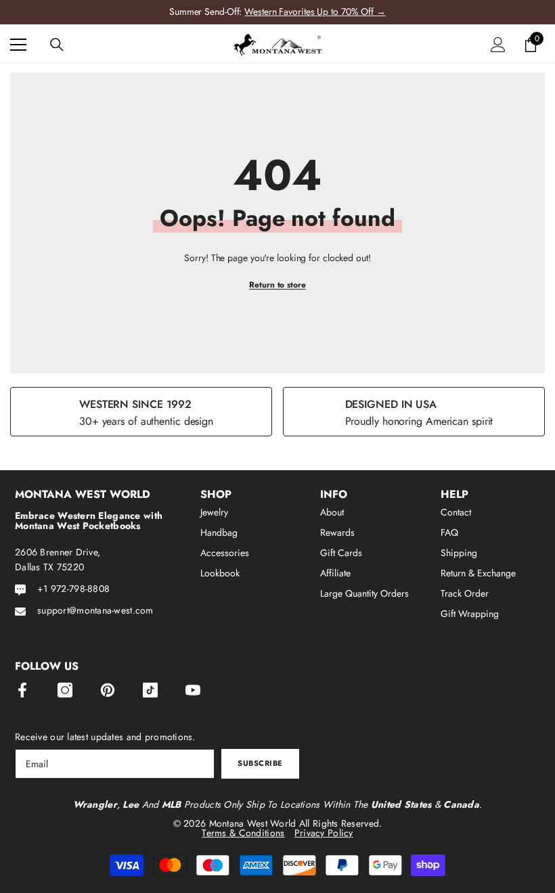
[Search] (57, 45)
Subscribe (260, 763)
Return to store (277, 285)
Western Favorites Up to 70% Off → (315, 11)
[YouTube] (193, 690)
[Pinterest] (107, 690)
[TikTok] (150, 690)
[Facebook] (22, 690)
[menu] (18, 45)
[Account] (498, 44)
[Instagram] (65, 690)
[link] (141, 411)
